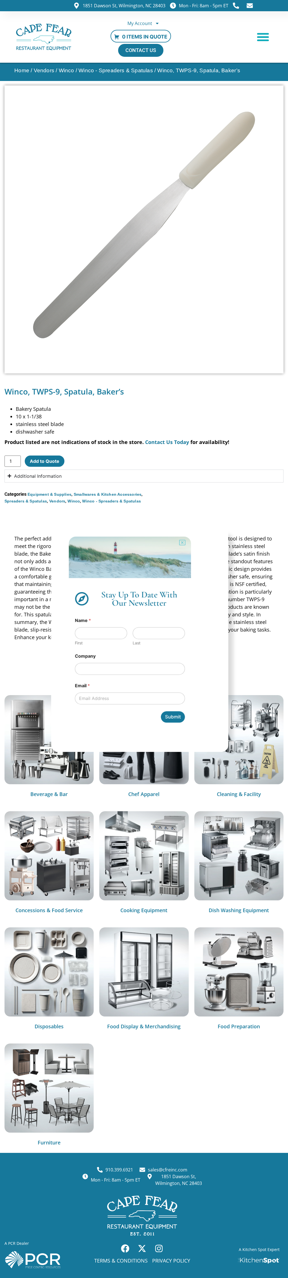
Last (136, 643)
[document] (144, 639)
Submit (173, 718)
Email (81, 686)
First (78, 643)
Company (84, 656)
